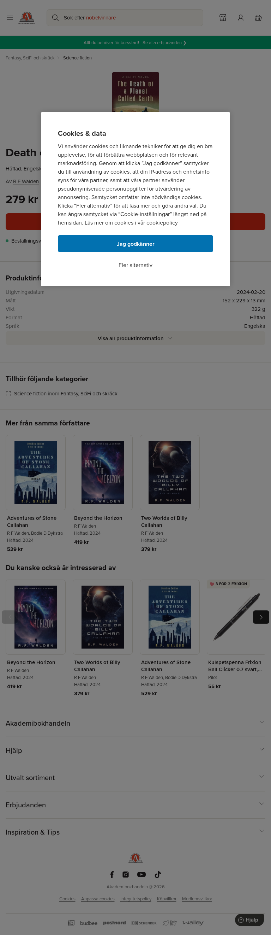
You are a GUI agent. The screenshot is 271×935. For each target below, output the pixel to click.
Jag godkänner (136, 244)
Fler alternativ (135, 265)
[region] (135, 199)
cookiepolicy (162, 222)
